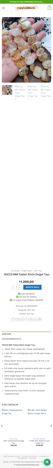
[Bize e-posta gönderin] (31, 319)
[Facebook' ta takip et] (13, 319)
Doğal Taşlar (27, 271)
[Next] (47, 49)
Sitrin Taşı (38, 271)
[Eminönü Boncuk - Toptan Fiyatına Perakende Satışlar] (26, 8)
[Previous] (6, 49)
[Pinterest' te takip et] (40, 319)
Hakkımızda (23, 458)
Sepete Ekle (32, 287)
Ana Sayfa (15, 271)
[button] (3, 8)
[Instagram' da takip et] (18, 319)
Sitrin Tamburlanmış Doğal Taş (13, 442)
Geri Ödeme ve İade (12, 456)
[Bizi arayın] (35, 319)
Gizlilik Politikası (29, 456)
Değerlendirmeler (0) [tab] (11, 339)
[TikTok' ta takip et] (22, 319)
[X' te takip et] (27, 319)
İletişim (32, 458)
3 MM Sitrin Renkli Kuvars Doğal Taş (39, 442)
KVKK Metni (44, 456)
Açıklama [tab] (6, 334)
